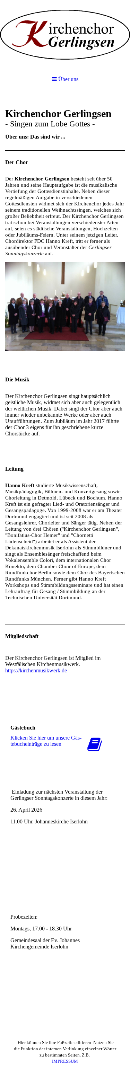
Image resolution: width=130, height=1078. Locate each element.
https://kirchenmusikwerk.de (36, 670)
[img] (65, 34)
